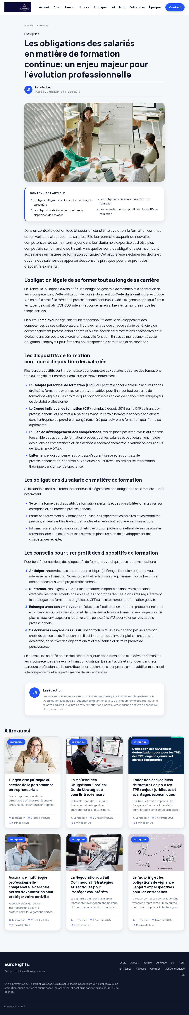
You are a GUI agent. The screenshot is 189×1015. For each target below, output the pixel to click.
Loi (113, 7)
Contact (175, 7)
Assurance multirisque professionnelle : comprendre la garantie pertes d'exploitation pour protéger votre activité (31, 887)
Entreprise (137, 7)
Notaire (84, 7)
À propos (155, 7)
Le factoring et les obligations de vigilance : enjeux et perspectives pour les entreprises (153, 884)
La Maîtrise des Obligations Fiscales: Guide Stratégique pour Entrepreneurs (89, 787)
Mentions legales (175, 968)
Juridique (100, 7)
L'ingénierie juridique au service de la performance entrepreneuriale (31, 784)
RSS (182, 974)
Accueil (44, 7)
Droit (57, 7)
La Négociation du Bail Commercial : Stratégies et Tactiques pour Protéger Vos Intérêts (92, 884)
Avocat (70, 7)
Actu (122, 7)
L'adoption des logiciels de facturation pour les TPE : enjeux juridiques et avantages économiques (154, 787)
